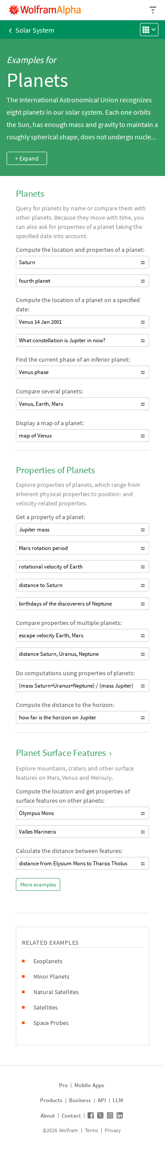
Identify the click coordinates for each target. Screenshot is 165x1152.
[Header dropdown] (153, 10)
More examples (38, 884)
